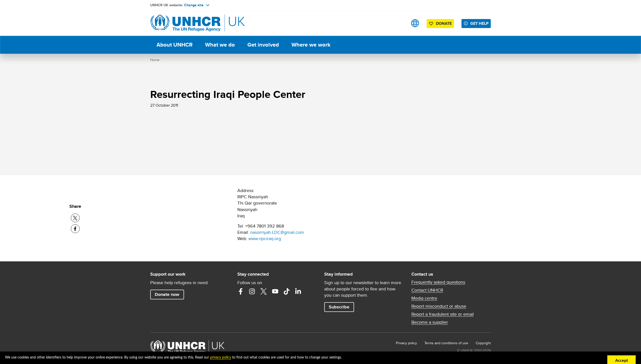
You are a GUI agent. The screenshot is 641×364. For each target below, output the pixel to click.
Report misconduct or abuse (438, 306)
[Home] (185, 23)
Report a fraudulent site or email (442, 314)
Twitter (263, 291)
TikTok (286, 291)
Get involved (263, 45)
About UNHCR (174, 45)
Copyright (483, 342)
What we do (220, 45)
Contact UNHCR (427, 290)
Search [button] (399, 23)
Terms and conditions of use (446, 342)
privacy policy (220, 357)
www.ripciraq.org (264, 238)
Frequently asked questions (438, 282)
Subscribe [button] (339, 307)
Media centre (424, 298)
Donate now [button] (167, 294)
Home (154, 59)
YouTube (275, 291)
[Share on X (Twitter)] (75, 218)
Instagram (252, 291)
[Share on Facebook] (75, 228)
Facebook (240, 291)
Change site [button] (194, 5)
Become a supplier (429, 322)
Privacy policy (406, 342)
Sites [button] (415, 23)
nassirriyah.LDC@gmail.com (277, 232)
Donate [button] (444, 23)
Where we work (311, 45)
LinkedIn (298, 291)
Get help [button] (479, 23)
